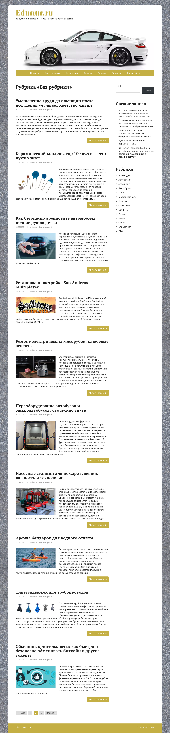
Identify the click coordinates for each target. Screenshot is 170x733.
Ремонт (88, 73)
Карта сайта (133, 73)
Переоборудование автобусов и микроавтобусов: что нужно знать (51, 408)
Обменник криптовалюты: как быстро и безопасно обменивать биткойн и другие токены (58, 651)
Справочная (124, 226)
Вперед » (51, 712)
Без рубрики (32, 110)
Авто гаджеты (52, 73)
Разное (122, 214)
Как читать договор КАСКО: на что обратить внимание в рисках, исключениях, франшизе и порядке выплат (136, 152)
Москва (122, 192)
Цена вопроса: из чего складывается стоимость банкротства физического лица (134, 133)
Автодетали (72, 73)
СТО (120, 231)
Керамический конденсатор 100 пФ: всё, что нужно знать (61, 156)
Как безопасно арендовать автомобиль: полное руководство (56, 220)
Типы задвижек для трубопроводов (52, 592)
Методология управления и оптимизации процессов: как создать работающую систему (134, 113)
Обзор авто (124, 205)
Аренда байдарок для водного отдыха (54, 538)
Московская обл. (127, 196)
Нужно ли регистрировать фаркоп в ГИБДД (132, 142)
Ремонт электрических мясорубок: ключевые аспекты (62, 343)
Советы (102, 73)
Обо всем (116, 73)
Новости (34, 73)
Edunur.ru (34, 12)
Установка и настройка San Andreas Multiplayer (52, 285)
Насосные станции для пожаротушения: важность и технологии (57, 475)
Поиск (119, 85)
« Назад (21, 712)
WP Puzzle (149, 727)
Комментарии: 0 (45, 110)
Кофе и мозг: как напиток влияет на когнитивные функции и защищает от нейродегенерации (136, 123)
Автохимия (124, 183)
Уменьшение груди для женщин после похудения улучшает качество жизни (55, 103)
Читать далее (96, 140)
